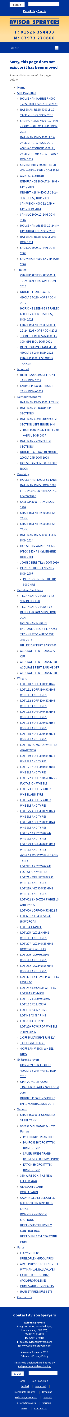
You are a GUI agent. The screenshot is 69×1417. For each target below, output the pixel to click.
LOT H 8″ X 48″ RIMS (33, 1015)
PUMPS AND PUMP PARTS (37, 1286)
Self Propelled (26, 93)
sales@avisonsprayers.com (36, 1341)
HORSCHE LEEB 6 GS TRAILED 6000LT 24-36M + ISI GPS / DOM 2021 (39, 313)
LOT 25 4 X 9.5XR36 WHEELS (38, 988)
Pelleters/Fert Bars (30, 590)
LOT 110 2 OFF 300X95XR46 (37, 684)
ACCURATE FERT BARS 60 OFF (39, 662)
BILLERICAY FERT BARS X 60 (38, 645)
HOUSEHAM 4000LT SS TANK (38, 479)
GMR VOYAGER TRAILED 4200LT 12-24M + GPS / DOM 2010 (38, 1070)
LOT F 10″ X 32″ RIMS (33, 1010)
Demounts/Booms (29, 397)
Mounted (23, 369)
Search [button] (17, 4)
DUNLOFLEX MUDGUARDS (37, 1258)
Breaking (23, 474)
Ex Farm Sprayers (28, 1059)
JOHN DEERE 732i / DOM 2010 (39, 562)
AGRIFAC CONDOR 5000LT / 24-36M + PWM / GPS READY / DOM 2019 (39, 153)
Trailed (21, 270)
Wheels (22, 678)
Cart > (42, 11)
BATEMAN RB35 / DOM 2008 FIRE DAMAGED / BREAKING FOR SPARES (38, 490)
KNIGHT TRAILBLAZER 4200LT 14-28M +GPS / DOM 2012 (38, 297)
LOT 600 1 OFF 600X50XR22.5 (38, 910)
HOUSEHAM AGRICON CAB (37, 546)
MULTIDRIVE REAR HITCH (40, 1137)
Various (22, 1109)
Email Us (29, 11)
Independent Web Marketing (34, 1366)
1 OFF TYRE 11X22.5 (32, 1043)
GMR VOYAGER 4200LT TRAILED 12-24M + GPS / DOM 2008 (39, 1087)
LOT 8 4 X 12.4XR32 (32, 993)
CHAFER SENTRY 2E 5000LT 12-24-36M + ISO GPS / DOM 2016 (38, 280)
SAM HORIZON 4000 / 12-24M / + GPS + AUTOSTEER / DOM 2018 (39, 126)
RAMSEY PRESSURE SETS (36, 1291)
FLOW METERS (29, 1253)
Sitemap (25, 1356)
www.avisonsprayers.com (36, 1345)
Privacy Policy (40, 1356)
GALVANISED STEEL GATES (37, 1197)
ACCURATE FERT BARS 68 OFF (39, 667)
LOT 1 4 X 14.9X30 (31, 927)
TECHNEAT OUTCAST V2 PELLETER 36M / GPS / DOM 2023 (38, 612)
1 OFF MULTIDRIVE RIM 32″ (37, 1037)
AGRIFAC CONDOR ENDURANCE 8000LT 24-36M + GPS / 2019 (39, 181)
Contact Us (24, 1297)
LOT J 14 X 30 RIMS (32, 1021)
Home (21, 87)
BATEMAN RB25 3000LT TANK (39, 402)
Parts (20, 1247)
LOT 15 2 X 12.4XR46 (33, 1004)
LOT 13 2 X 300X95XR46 (35, 999)
